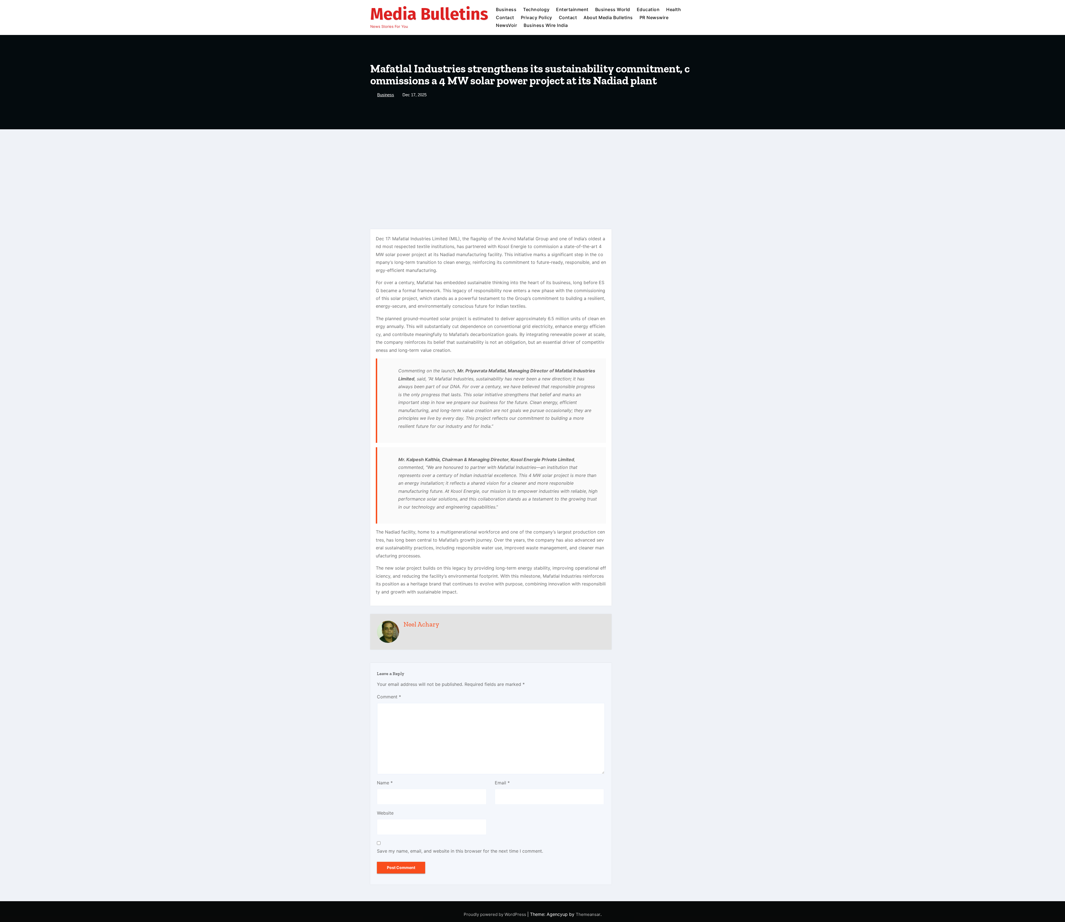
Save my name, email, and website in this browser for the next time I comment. (460, 851)
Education (648, 9)
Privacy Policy (536, 17)
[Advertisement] (532, 171)
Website (385, 813)
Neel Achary (421, 624)
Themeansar (588, 914)
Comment (389, 696)
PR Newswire (654, 17)
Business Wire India (546, 25)
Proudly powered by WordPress (495, 914)
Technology (536, 9)
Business (506, 9)
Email (502, 782)
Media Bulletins (429, 14)
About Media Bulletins (608, 17)
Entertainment (572, 9)
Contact (505, 17)
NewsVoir (506, 25)
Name (385, 782)
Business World (612, 9)
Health (673, 9)
